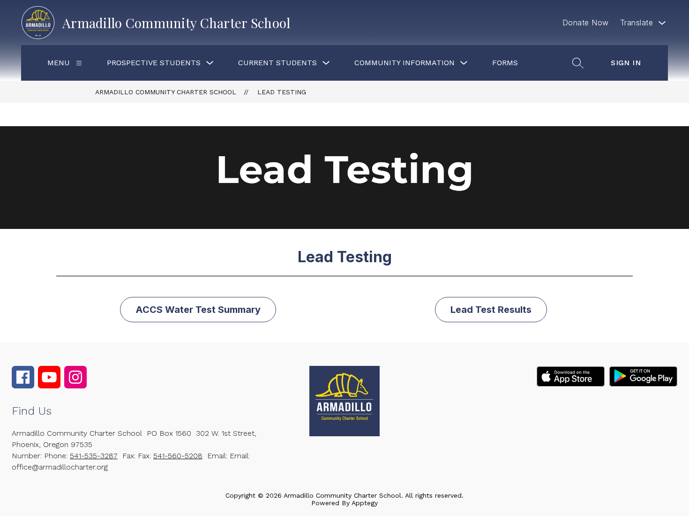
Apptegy (365, 503)
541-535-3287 (94, 455)
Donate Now (585, 22)
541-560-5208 (177, 455)
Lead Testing (281, 92)
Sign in (626, 62)
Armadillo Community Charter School (165, 92)
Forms (505, 62)
